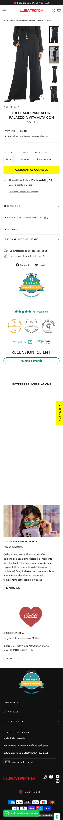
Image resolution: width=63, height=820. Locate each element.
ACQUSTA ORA (13, 588)
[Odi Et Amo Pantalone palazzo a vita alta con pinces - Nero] (5, 478)
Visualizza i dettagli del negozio (23, 191)
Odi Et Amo (12, 107)
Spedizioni (11, 229)
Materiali (41, 152)
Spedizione (24, 136)
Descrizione (12, 206)
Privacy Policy (45, 815)
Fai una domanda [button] (31, 361)
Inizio (6, 20)
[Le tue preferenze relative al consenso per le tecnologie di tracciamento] (57, 816)
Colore (23, 152)
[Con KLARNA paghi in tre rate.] (31, 521)
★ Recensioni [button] (59, 413)
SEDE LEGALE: (11, 702)
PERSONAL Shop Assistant (21, 239)
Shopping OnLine (14, 721)
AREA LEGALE (11, 712)
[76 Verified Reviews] (31, 299)
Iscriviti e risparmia (16, 732)
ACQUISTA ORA (13, 658)
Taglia (8, 152)
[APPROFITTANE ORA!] (31, 612)
